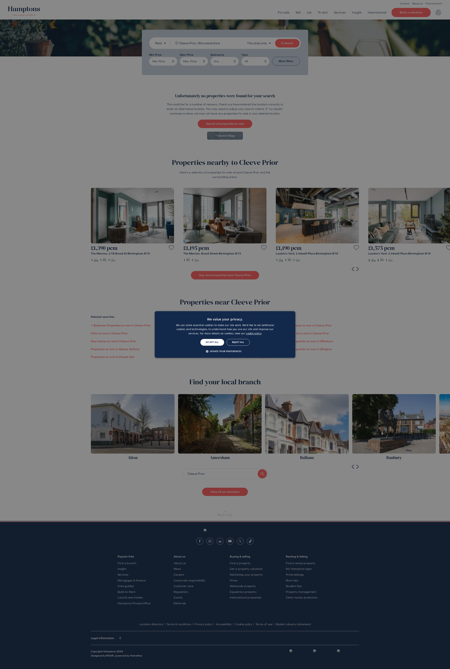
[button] (225, 351)
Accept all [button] (212, 342)
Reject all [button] (238, 342)
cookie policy (254, 333)
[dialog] (225, 334)
